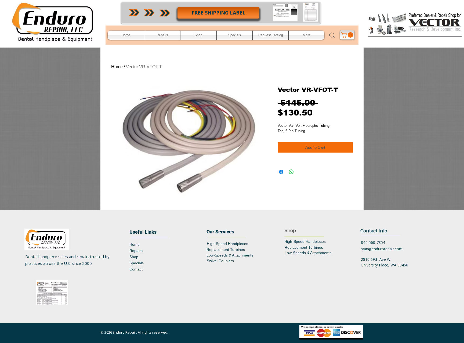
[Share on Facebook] (281, 172)
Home (117, 66)
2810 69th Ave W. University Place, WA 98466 (384, 262)
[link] (347, 35)
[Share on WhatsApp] (291, 172)
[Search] (332, 35)
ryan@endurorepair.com (382, 248)
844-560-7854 (373, 242)
